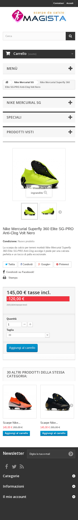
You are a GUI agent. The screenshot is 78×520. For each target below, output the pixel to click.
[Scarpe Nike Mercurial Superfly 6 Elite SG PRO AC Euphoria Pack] (20, 401)
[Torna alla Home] (6, 82)
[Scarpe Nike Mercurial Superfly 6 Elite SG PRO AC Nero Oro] (57, 401)
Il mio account (14, 496)
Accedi (69, 3)
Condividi (27, 264)
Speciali (14, 117)
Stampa (13, 277)
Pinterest (63, 264)
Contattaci (58, 3)
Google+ (46, 264)
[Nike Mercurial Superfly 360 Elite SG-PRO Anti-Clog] (29, 211)
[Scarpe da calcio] (39, 16)
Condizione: (10, 241)
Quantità (11, 318)
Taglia (10, 330)
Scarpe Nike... (11, 422)
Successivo (60, 212)
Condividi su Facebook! (20, 272)
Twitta (11, 264)
